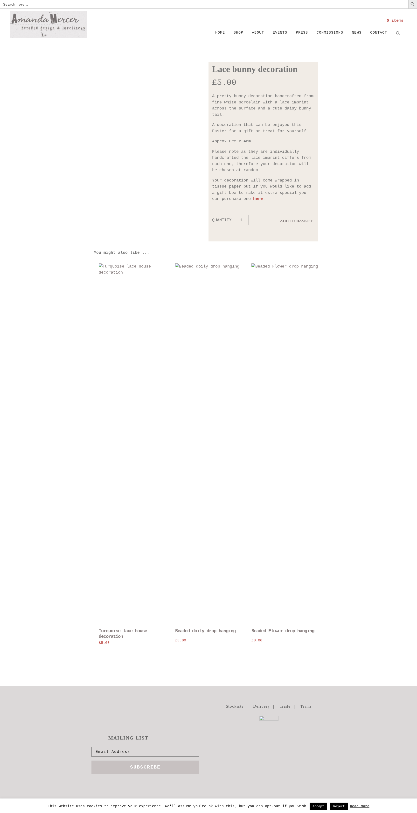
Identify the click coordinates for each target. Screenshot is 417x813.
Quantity (221, 220)
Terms (306, 706)
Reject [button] (339, 806)
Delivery (261, 706)
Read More (359, 806)
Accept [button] (318, 806)
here (258, 198)
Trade (285, 706)
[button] (398, 34)
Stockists (234, 706)
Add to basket (296, 221)
